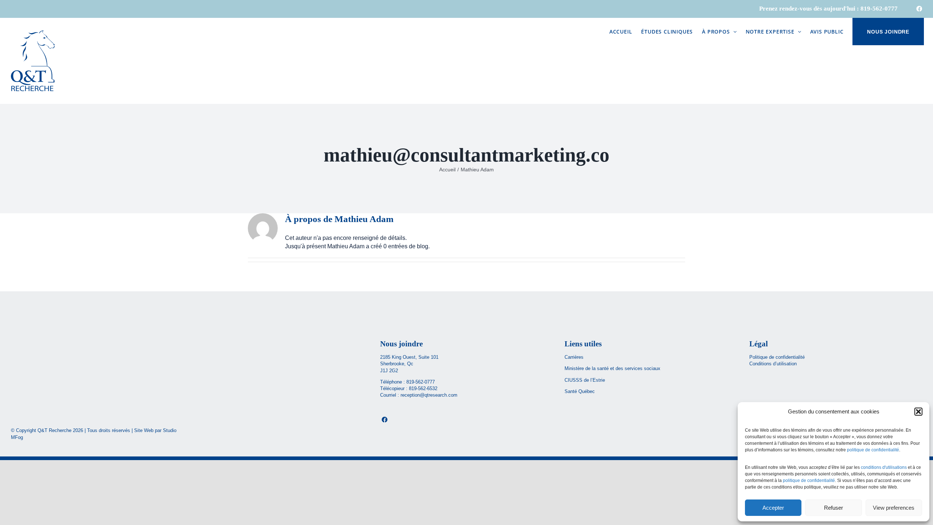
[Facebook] (384, 420)
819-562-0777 (420, 382)
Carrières (574, 357)
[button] (918, 411)
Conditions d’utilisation (773, 363)
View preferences (893, 508)
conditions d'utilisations (884, 467)
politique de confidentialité (873, 449)
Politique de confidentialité (777, 357)
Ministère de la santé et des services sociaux (613, 368)
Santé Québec (580, 391)
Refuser (833, 508)
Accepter (773, 508)
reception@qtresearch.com (429, 395)
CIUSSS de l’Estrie (585, 380)
